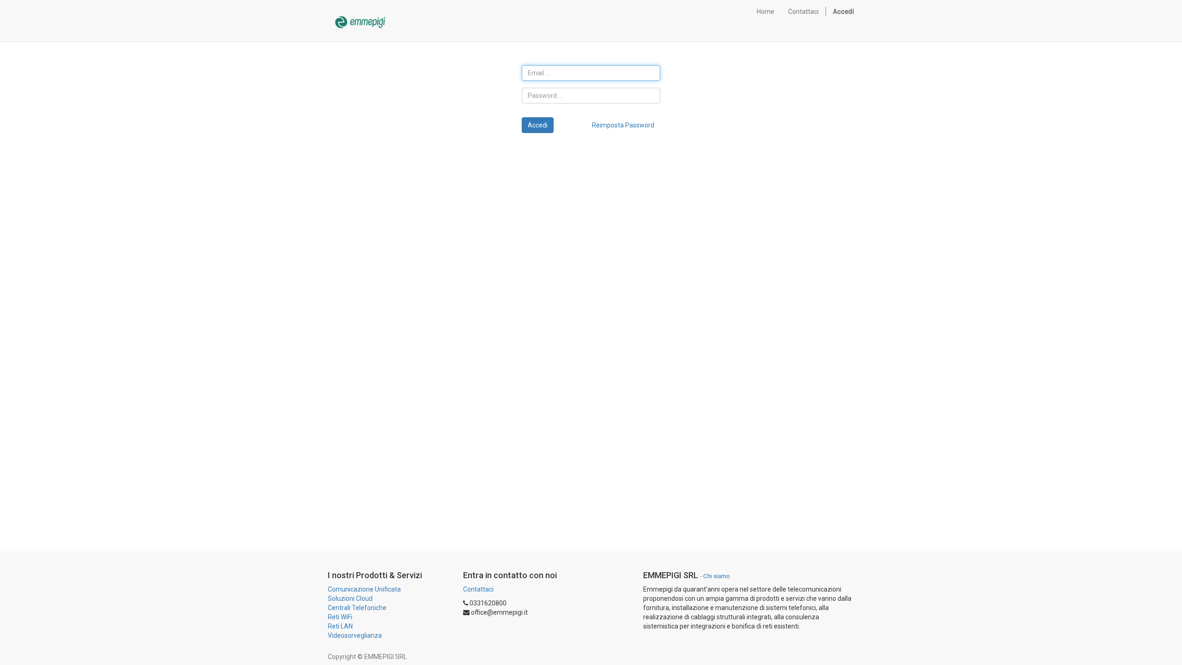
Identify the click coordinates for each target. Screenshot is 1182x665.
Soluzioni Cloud (350, 598)
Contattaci (478, 589)
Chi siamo (716, 576)
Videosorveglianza (355, 635)
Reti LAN (340, 626)
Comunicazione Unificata (364, 589)
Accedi (538, 125)
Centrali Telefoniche (357, 607)
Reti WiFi (340, 617)
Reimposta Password (623, 125)
